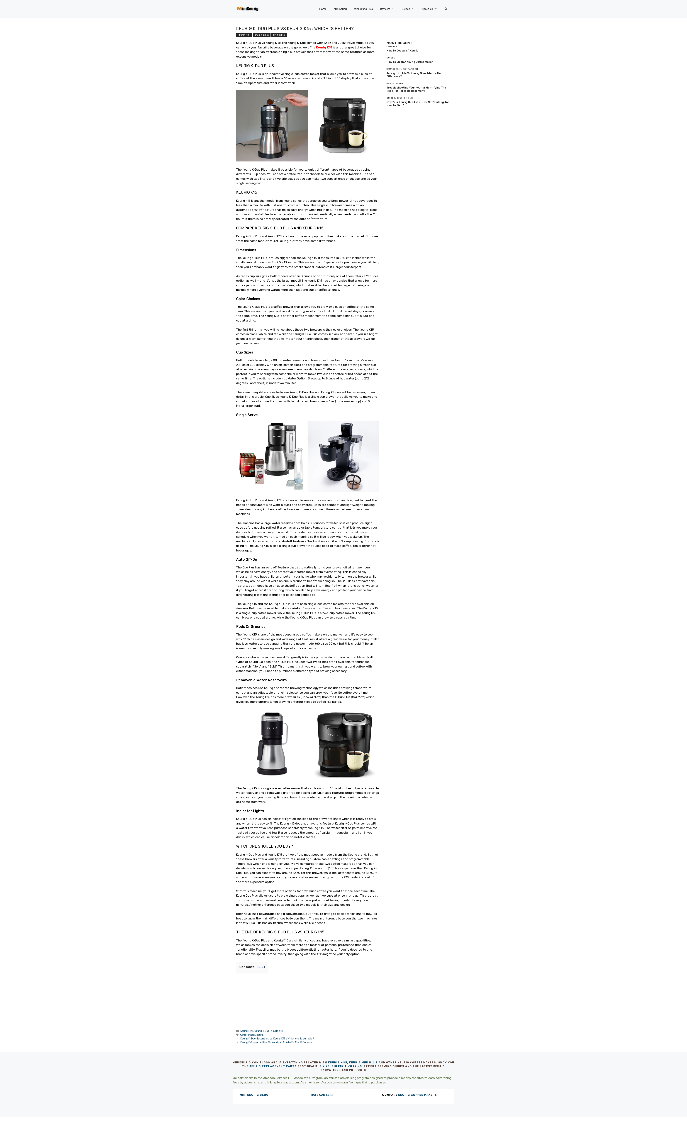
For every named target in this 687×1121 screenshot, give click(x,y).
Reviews (385, 9)
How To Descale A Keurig (402, 50)
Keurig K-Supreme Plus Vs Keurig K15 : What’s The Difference (276, 1042)
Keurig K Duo (262, 35)
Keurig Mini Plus (363, 1062)
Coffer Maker (247, 1034)
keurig (260, 1034)
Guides (406, 9)
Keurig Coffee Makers (417, 1095)
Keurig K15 (279, 35)
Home (323, 9)
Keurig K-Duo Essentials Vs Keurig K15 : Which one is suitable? (277, 1038)
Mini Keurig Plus (363, 9)
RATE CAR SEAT (322, 1095)
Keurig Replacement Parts (273, 1066)
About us (427, 9)
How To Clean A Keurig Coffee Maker (409, 61)
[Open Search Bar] (446, 9)
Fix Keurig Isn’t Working (341, 1066)
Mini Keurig (340, 9)
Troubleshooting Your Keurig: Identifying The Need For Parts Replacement (416, 89)
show (260, 967)
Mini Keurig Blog (254, 1095)
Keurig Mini (244, 35)
